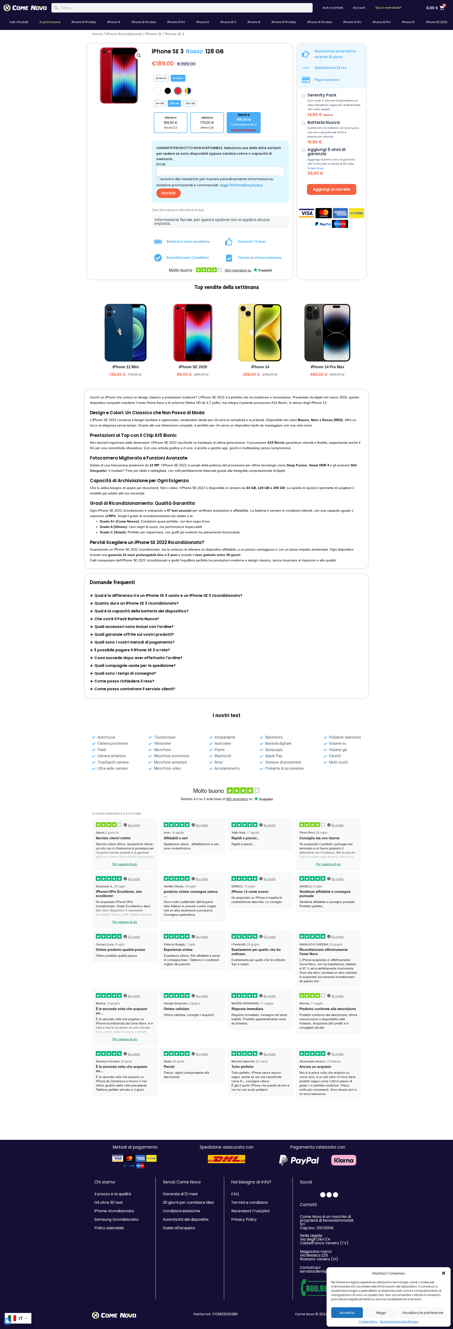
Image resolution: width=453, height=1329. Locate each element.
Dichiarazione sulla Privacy (399, 1321)
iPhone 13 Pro (176, 22)
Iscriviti (169, 193)
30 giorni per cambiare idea (188, 1202)
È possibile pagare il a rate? (132, 650)
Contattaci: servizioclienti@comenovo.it (326, 1269)
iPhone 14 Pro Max (319, 22)
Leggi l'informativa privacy (241, 185)
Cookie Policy (368, 1321)
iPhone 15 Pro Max (284, 22)
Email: (161, 164)
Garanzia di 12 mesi (180, 1194)
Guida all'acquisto (179, 1228)
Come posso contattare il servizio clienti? (134, 689)
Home (97, 34)
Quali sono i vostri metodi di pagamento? (134, 642)
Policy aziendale (109, 1228)
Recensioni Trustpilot (250, 1211)
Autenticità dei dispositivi (185, 1219)
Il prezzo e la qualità (112, 1194)
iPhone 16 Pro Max (83, 22)
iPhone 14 (113, 22)
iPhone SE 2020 (436, 22)
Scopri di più (315, 168)
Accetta (347, 1312)
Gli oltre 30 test (108, 1202)
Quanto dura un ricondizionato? (136, 603)
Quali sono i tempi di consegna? (125, 673)
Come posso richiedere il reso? (124, 681)
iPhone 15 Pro (381, 22)
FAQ (235, 1194)
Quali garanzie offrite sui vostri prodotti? (134, 634)
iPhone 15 (408, 22)
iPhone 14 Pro (352, 22)
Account (359, 8)
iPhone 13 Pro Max (144, 22)
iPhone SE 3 (228, 22)
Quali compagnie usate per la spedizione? (135, 665)
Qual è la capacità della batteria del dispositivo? (141, 611)
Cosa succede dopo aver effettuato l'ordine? (138, 657)
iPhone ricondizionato (114, 1211)
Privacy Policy (244, 1219)
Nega (381, 1312)
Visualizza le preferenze (422, 1312)
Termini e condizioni (249, 1202)
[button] (443, 1273)
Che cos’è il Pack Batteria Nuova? (126, 619)
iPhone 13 (253, 22)
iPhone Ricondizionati (124, 34)
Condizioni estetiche (181, 1211)
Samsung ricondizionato (116, 1219)
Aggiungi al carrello (331, 189)
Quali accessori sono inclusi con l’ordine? (134, 626)
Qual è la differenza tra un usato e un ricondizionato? (168, 595)
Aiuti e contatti (333, 8)
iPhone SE (154, 34)
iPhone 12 (202, 22)
